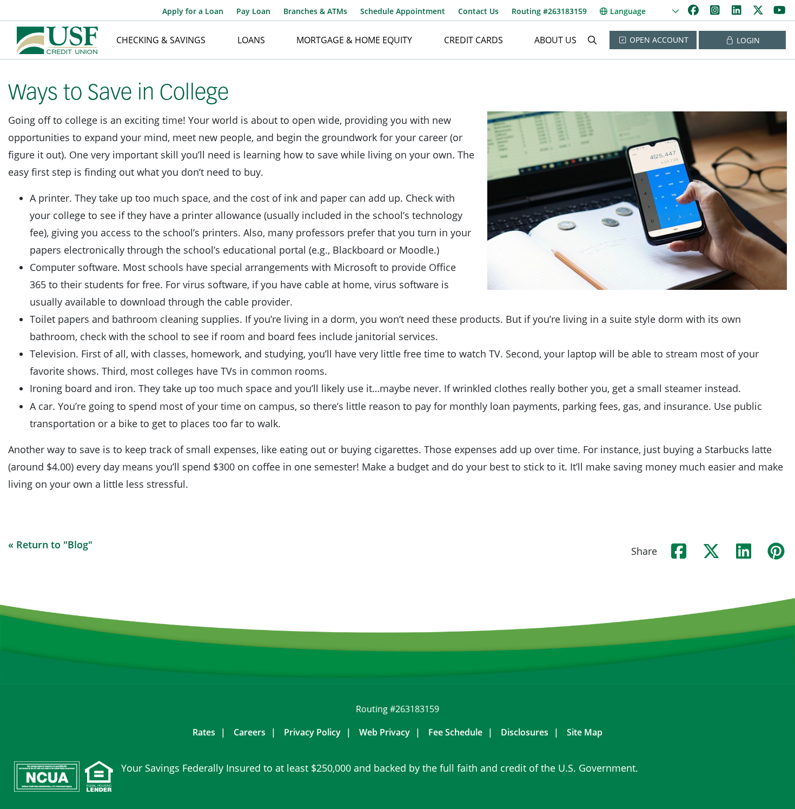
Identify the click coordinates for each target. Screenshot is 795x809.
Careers (250, 732)
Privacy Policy (312, 732)
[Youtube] (779, 10)
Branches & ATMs (315, 11)
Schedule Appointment (402, 11)
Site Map (584, 732)
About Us (555, 40)
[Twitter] (759, 10)
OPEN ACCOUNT (657, 40)
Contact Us (478, 11)
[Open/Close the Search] (592, 40)
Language (628, 11)
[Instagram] (716, 10)
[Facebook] (694, 10)
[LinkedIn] (738, 10)
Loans (251, 40)
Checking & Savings (161, 40)
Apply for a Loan (192, 11)
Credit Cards (473, 40)
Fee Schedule (455, 732)
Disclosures (524, 732)
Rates (204, 732)
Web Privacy (384, 732)
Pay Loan (253, 11)
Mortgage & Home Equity (354, 40)
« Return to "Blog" (50, 544)
